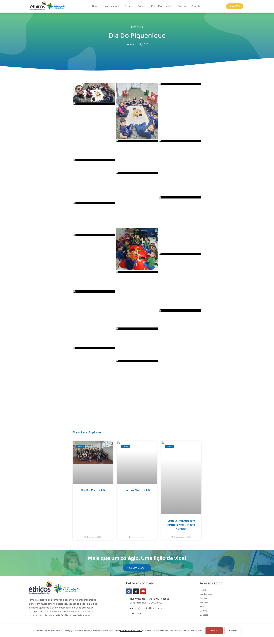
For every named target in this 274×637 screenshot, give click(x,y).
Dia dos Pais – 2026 (93, 489)
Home (95, 6)
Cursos (141, 6)
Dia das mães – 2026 (137, 489)
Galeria (182, 6)
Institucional (111, 6)
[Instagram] (136, 591)
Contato (196, 6)
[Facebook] (129, 591)
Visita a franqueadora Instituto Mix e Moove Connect (181, 524)
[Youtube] (143, 591)
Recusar (233, 630)
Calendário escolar (161, 6)
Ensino (128, 6)
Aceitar (214, 630)
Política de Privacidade (131, 630)
